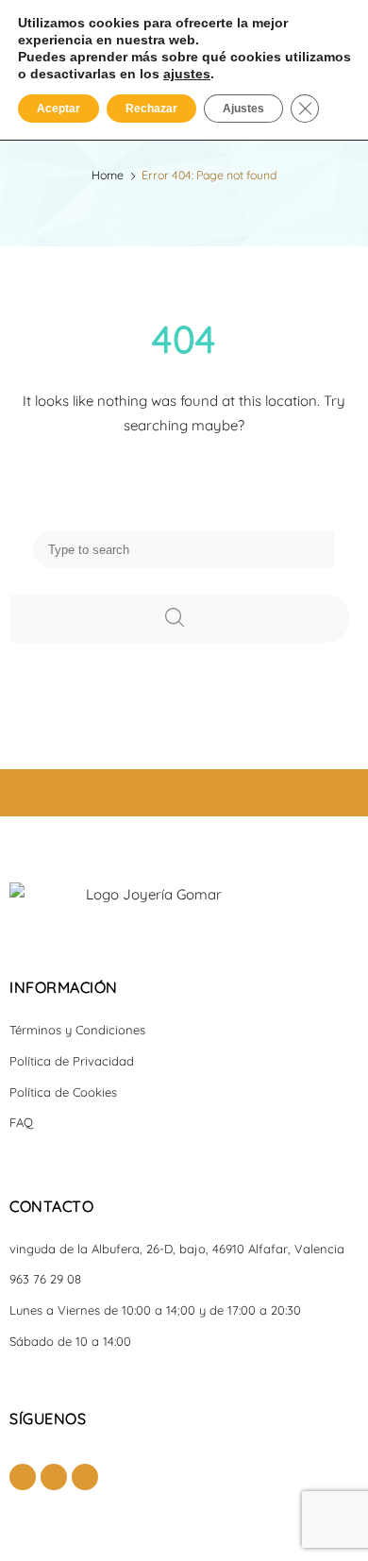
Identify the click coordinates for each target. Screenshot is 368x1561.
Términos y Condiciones (77, 1029)
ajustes (186, 73)
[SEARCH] (180, 619)
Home (108, 175)
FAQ (21, 1122)
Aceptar (58, 108)
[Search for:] (184, 549)
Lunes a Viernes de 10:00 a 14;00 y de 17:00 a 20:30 (155, 1310)
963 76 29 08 (45, 1278)
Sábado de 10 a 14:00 (70, 1341)
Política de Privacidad (71, 1060)
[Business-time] (85, 1477)
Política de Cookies (63, 1091)
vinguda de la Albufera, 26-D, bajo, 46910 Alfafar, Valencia (176, 1248)
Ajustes (243, 108)
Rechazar (151, 108)
